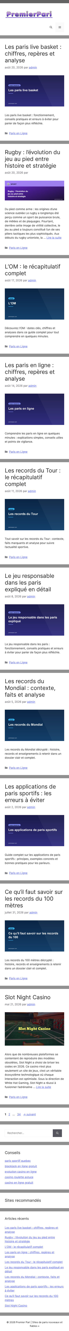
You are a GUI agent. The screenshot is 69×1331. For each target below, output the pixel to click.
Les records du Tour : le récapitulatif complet (33, 477)
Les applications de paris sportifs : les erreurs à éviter (30, 793)
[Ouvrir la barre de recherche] (51, 27)
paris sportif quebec (18, 1160)
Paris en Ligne (18, 133)
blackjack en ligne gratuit (21, 1166)
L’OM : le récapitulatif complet (24, 1246)
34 (19, 1114)
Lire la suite (54, 237)
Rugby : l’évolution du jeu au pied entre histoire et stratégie (32, 159)
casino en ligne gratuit (19, 1182)
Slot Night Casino (28, 997)
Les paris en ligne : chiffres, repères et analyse (30, 372)
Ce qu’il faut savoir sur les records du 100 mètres (34, 898)
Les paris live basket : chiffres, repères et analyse (33, 53)
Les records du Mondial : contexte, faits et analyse (30, 688)
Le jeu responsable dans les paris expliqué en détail (29, 582)
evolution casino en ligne (21, 1171)
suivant (29, 1114)
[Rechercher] (57, 1133)
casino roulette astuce (19, 1177)
